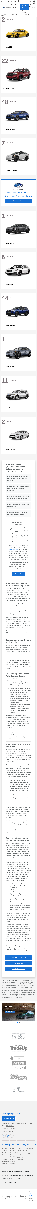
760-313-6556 (10, 1126)
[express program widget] (18, 1077)
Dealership (31, 1145)
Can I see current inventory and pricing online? (18, 505)
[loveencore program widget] (18, 1089)
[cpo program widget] (18, 1063)
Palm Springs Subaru (4, 1196)
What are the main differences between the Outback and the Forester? (17, 478)
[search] (17, 7)
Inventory (6, 1145)
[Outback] (18, 1012)
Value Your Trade (18, 201)
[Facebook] (4, 1136)
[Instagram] (8, 1136)
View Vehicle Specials (18, 957)
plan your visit (23, 630)
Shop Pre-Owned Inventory (5, 1155)
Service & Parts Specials (13, 1155)
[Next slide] (19, 1022)
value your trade (14, 549)
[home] (14, 7)
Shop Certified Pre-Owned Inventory (6, 1161)
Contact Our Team (18, 969)
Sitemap (17, 1196)
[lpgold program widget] (18, 1035)
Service (13, 1145)
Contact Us (18, 574)
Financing (21, 1145)
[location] (16, 7)
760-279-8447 (12, 3)
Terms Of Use (12, 1196)
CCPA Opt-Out (26, 1196)
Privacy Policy (8, 1196)
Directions (29, 1151)
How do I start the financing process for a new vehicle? (17, 513)
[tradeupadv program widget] (18, 1048)
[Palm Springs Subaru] (7, 7)
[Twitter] (12, 1136)
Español (28, 1153)
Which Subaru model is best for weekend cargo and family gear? (18, 497)
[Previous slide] (17, 1022)
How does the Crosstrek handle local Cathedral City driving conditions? (18, 488)
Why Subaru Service (12, 1161)
